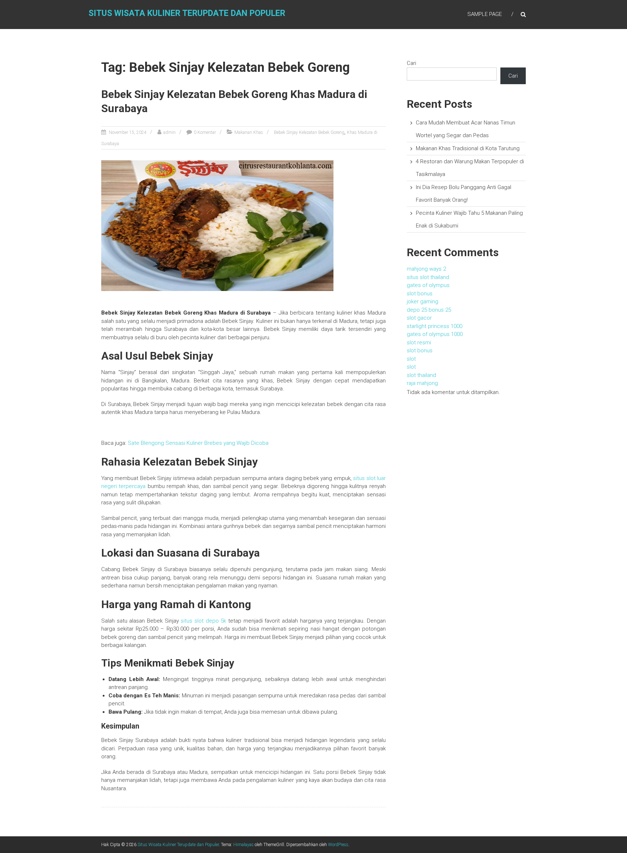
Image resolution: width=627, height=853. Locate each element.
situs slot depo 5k (203, 621)
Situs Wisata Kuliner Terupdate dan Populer (187, 13)
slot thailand (421, 375)
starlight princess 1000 (434, 326)
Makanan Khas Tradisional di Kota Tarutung (468, 148)
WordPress (338, 844)
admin (169, 132)
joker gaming (422, 301)
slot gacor (419, 318)
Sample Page (484, 14)
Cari (411, 63)
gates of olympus (428, 285)
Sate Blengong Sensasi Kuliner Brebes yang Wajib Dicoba (198, 443)
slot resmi (419, 342)
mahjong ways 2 (426, 269)
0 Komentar (205, 132)
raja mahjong (422, 383)
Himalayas (243, 844)
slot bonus (420, 293)
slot (411, 359)
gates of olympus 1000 (435, 334)
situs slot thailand (428, 277)
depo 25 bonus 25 (429, 310)
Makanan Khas (248, 132)
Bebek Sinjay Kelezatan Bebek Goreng (309, 132)
